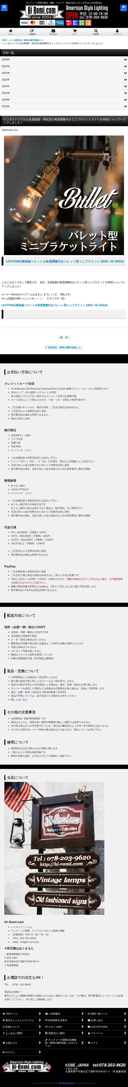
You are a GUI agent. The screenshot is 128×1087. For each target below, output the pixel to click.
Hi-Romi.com (66, 1083)
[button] (4, 8)
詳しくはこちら (19, 699)
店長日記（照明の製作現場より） (65, 347)
